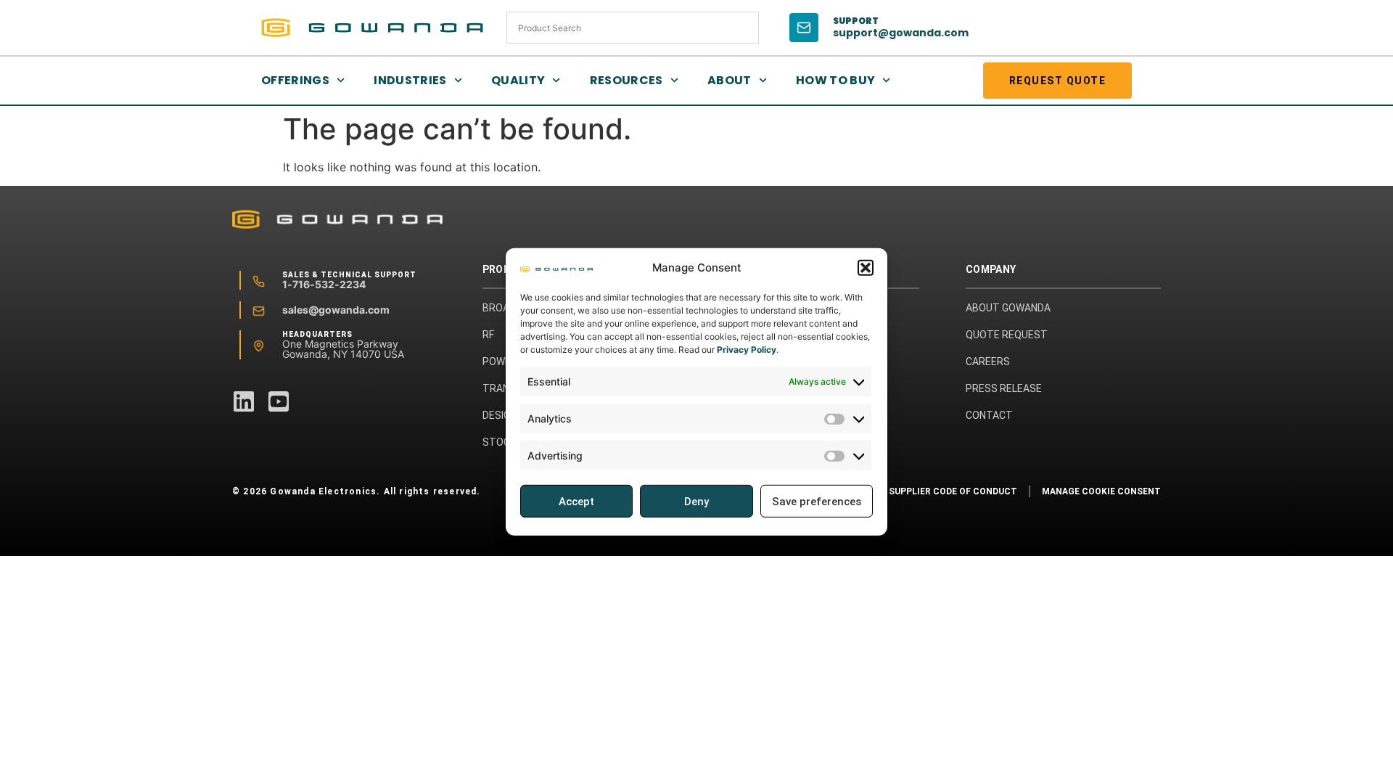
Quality (518, 80)
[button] (865, 268)
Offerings (295, 80)
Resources (626, 80)
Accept (576, 501)
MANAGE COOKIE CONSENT (1101, 491)
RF (488, 334)
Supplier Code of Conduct (953, 491)
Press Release (1004, 388)
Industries (410, 80)
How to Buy (836, 80)
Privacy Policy (746, 349)
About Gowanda (1008, 308)
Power (499, 361)
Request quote (1057, 80)
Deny (696, 501)
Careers (988, 361)
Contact (989, 415)
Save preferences (816, 501)
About (729, 80)
